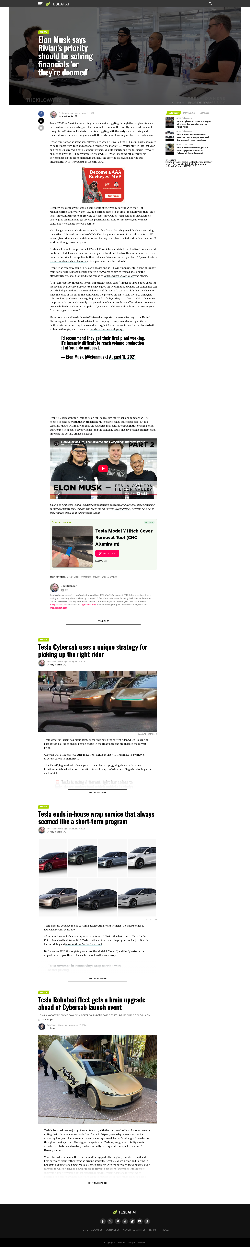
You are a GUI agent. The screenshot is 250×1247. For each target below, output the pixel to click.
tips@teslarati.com (88, 512)
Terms (153, 1230)
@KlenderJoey (122, 508)
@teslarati (171, 160)
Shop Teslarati (64, 522)
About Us (97, 1230)
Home (84, 1230)
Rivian (97, 577)
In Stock (149, 522)
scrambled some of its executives (95, 207)
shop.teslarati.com (58, 608)
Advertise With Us (134, 1230)
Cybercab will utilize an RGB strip (63, 754)
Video (114, 577)
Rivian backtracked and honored (68, 261)
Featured (86, 577)
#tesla (177, 164)
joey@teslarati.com (64, 508)
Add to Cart (109, 553)
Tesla (106, 577)
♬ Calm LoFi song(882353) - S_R (181, 166)
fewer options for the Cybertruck (83, 944)
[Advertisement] (103, 386)
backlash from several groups (107, 329)
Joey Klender (67, 116)
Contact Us (113, 1230)
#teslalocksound (199, 164)
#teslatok (185, 164)
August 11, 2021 (122, 356)
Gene (52, 1028)
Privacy (164, 1230)
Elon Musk (73, 577)
